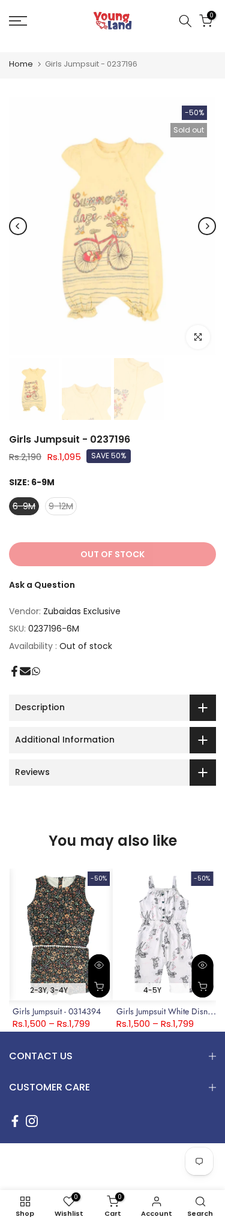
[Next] (207, 226)
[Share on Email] (25, 671)
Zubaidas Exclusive (82, 611)
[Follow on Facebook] (15, 1121)
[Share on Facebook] (14, 671)
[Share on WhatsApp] (36, 671)
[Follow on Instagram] (32, 1121)
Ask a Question (42, 585)
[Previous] (18, 226)
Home (21, 64)
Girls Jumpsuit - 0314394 (57, 1012)
